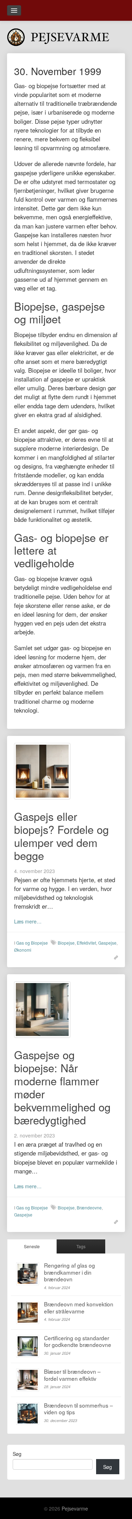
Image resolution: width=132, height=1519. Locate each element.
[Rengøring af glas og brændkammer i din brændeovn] (27, 1273)
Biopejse (66, 943)
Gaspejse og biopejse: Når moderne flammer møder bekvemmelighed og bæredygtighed (62, 1087)
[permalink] (114, 956)
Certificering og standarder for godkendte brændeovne (77, 1341)
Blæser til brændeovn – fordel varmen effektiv (72, 1374)
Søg (17, 1453)
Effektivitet (86, 943)
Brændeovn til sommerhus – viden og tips (78, 1408)
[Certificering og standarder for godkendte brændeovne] (27, 1346)
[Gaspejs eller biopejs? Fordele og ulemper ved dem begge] (42, 770)
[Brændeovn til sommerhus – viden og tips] (27, 1413)
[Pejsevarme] (66, 36)
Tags (81, 1246)
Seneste (32, 1246)
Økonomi (22, 950)
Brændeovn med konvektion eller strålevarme (78, 1307)
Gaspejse (107, 943)
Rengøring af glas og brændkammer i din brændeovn (69, 1272)
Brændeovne (89, 1207)
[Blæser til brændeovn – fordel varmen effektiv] (27, 1379)
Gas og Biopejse (32, 943)
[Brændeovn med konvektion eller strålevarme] (27, 1312)
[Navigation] (14, 10)
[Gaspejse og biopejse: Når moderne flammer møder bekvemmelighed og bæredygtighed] (42, 1008)
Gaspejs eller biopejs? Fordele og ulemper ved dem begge (61, 836)
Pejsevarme (75, 1508)
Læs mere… (28, 921)
